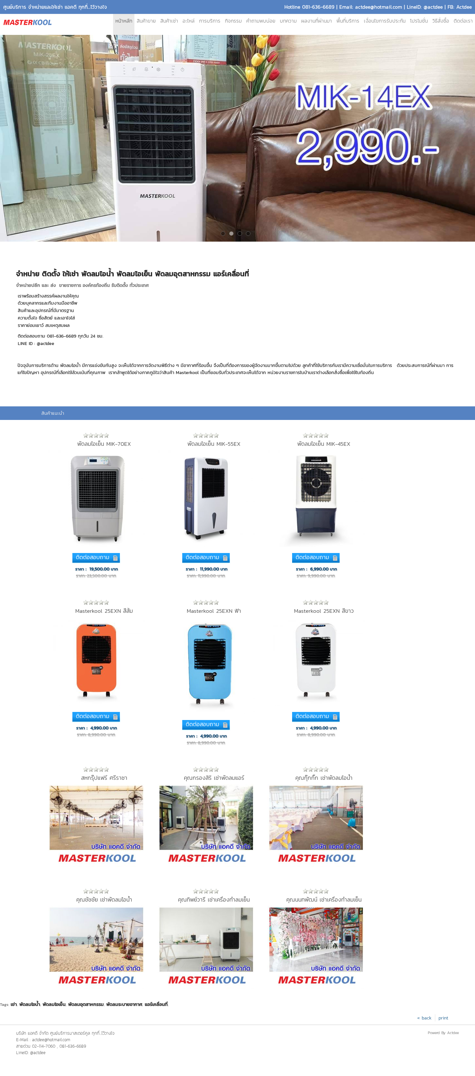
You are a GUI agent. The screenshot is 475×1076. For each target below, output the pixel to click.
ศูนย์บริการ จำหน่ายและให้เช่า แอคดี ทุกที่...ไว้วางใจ (55, 7)
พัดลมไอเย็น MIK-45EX (323, 444)
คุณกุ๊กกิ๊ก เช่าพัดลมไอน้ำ (324, 778)
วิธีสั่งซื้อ (440, 21)
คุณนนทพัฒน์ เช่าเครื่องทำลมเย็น (324, 899)
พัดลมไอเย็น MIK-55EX (213, 444)
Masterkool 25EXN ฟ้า (214, 611)
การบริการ (209, 21)
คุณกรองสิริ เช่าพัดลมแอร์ (214, 778)
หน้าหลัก (123, 21)
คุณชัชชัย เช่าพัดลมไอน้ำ (104, 899)
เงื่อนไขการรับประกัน (385, 21)
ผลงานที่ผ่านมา (316, 21)
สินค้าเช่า (169, 21)
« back (424, 1017)
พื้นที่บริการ (347, 21)
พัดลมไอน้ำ (29, 1004)
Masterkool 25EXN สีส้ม (104, 611)
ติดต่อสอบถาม (92, 557)
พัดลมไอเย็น (54, 1004)
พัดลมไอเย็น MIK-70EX (104, 444)
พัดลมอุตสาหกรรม (86, 1004)
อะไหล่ (189, 21)
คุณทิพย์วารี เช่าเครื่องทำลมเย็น (214, 899)
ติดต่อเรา (463, 21)
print (443, 1017)
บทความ (288, 21)
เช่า (14, 1004)
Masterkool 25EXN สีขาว (324, 611)
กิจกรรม (233, 21)
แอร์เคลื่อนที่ (156, 1004)
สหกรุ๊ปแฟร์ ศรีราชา (104, 778)
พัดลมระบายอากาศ (124, 1004)
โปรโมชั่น (419, 21)
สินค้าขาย (146, 21)
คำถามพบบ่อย (260, 21)
